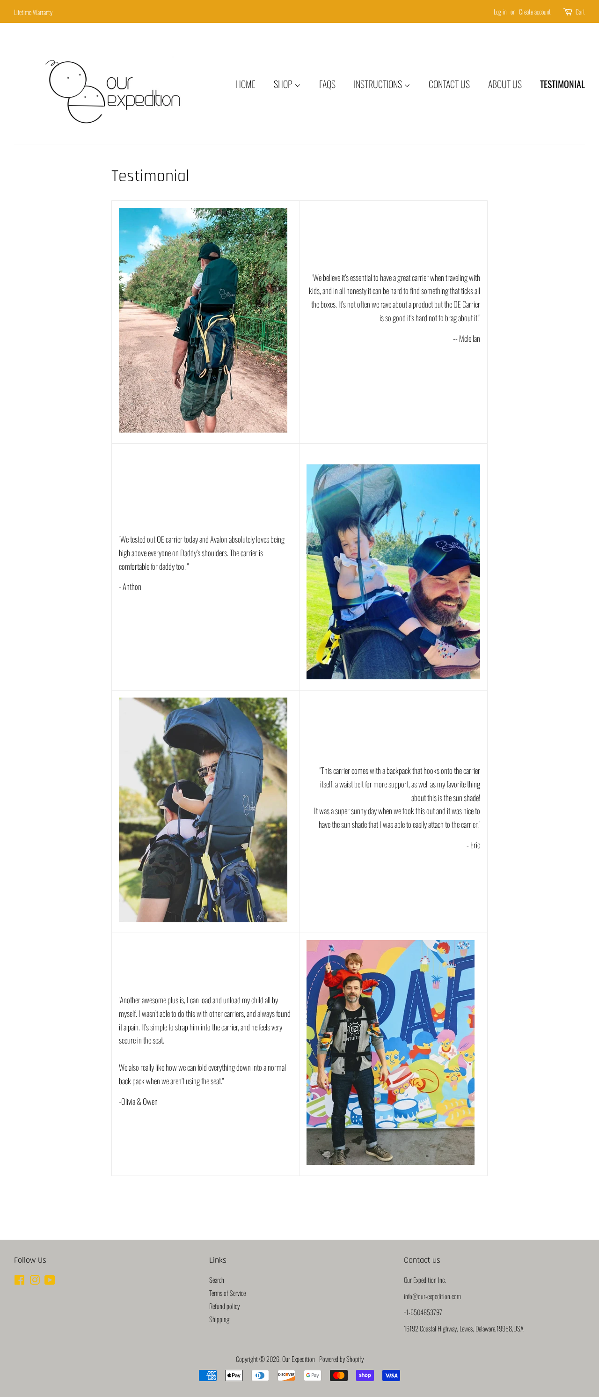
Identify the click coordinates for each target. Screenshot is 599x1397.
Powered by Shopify (341, 1359)
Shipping (219, 1319)
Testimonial (562, 84)
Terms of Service (227, 1293)
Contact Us (449, 84)
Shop (284, 84)
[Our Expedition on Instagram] (34, 1281)
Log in (500, 11)
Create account (535, 11)
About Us (505, 84)
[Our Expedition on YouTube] (49, 1281)
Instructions (379, 84)
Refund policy (224, 1306)
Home (246, 84)
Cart (580, 11)
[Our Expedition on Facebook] (19, 1281)
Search (216, 1280)
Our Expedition (299, 1359)
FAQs (327, 84)
